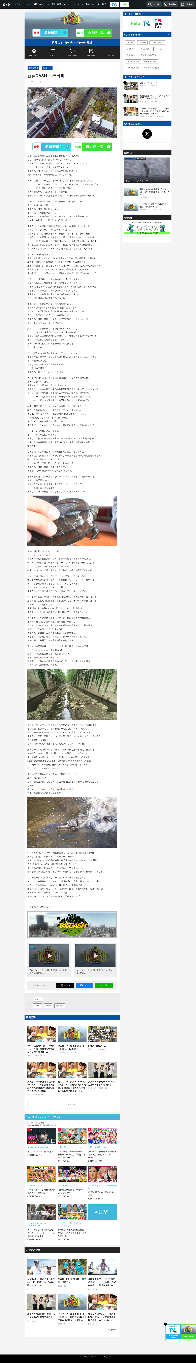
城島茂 (48, 1006)
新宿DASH (33, 68)
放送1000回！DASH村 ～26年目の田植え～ (72, 1280)
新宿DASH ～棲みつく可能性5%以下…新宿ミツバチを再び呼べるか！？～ (41, 1282)
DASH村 (142, 42)
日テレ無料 (158, 23)
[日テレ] (6, 4)
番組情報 (91, 55)
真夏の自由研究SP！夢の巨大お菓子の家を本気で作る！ (41, 1315)
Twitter (147, 134)
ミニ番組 (85, 4)
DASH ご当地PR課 (148, 55)
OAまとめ (53, 55)
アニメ (76, 4)
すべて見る (71, 1104)
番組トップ (34, 55)
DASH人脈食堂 (133, 62)
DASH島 (130, 42)
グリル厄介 (145, 49)
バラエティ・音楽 (47, 4)
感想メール (72, 55)
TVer (51, 146)
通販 (104, 4)
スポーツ (67, 4)
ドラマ (17, 4)
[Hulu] (94, 33)
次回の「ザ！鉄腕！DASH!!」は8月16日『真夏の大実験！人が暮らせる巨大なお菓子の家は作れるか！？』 (72, 1317)
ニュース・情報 (30, 4)
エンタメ (38, 999)
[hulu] (124, 4)
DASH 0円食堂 (157, 42)
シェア (87, 985)
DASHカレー (160, 49)
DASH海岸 (131, 55)
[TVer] (114, 4)
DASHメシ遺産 (150, 62)
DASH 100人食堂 (151, 68)
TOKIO (37, 1006)
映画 (59, 4)
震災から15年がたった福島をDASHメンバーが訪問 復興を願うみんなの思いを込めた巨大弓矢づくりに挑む (102, 1317)
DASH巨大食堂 (133, 68)
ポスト (67, 985)
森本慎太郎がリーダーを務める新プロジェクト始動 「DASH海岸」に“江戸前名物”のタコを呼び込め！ (102, 1282)
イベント (96, 4)
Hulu (92, 146)
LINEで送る (104, 985)
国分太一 (59, 1006)
